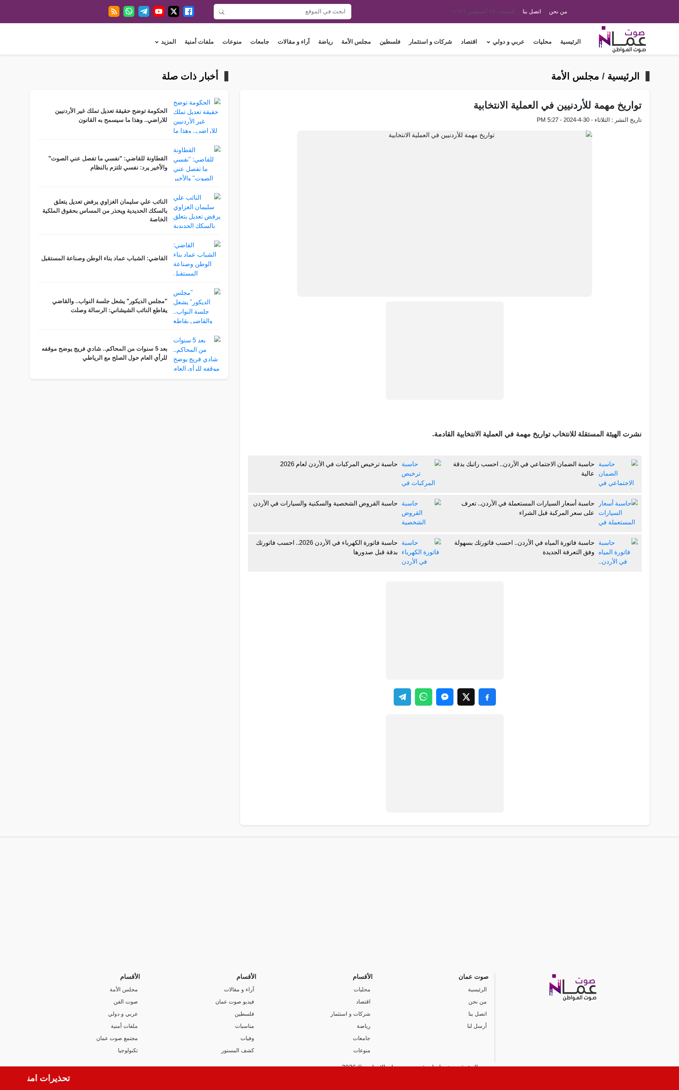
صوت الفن (126, 1002)
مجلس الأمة (356, 42)
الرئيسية (570, 42)
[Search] (221, 11)
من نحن (558, 12)
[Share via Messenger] (444, 697)
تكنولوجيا (128, 1050)
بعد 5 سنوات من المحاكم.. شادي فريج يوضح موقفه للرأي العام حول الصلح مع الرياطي (104, 353)
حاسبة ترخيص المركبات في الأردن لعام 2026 (339, 464)
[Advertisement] (445, 350)
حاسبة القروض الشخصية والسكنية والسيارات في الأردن (325, 503)
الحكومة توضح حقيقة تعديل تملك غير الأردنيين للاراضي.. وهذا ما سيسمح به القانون (111, 115)
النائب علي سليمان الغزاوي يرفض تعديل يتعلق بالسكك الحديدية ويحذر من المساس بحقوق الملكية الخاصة (104, 210)
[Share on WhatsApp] (423, 697)
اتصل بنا (532, 12)
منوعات (232, 42)
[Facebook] (188, 11)
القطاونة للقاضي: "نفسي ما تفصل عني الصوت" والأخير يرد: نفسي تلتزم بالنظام (107, 163)
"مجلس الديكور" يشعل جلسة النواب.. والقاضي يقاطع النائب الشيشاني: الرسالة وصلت (109, 305)
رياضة (325, 42)
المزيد (168, 42)
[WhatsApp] (128, 11)
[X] (173, 11)
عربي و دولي (509, 42)
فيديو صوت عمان (234, 1002)
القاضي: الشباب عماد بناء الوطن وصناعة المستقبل (104, 258)
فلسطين (390, 42)
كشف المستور (237, 1050)
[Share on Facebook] (487, 697)
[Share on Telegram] (402, 697)
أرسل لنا (477, 1026)
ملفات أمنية (199, 42)
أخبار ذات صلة (190, 76)
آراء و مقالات (294, 42)
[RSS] (113, 11)
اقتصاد (469, 42)
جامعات (259, 42)
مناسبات (244, 1026)
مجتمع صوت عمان (117, 1038)
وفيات (247, 1038)
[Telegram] (143, 11)
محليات (542, 42)
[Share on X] (466, 697)
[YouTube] (158, 11)
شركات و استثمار (430, 42)
